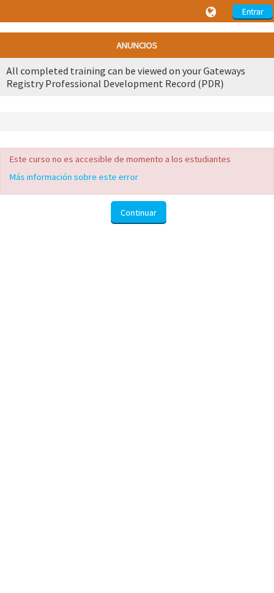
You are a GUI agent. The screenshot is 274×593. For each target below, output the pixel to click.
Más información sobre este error (74, 177)
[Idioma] (213, 12)
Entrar (252, 11)
